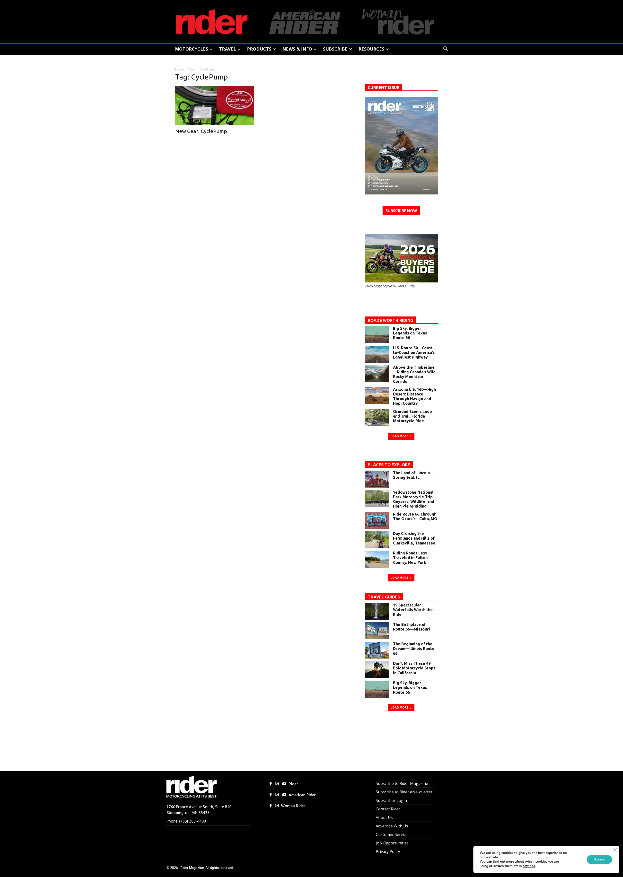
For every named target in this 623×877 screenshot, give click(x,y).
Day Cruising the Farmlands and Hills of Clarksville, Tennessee (414, 538)
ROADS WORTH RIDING (390, 320)
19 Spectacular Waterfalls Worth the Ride (413, 609)
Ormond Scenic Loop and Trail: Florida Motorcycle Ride (412, 416)
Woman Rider (293, 806)
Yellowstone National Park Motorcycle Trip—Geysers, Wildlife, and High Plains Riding (415, 499)
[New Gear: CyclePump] (216, 105)
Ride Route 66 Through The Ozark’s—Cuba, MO (415, 516)
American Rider (302, 795)
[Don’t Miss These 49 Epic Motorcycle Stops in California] (377, 669)
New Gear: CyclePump (201, 131)
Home (179, 69)
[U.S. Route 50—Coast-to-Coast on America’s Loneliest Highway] (377, 354)
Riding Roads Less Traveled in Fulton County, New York (410, 557)
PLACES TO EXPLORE (389, 464)
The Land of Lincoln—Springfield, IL (413, 475)
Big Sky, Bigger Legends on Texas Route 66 (410, 333)
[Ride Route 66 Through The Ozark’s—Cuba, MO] (377, 520)
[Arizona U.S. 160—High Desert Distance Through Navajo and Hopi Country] (377, 395)
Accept (599, 859)
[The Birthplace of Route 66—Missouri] (377, 630)
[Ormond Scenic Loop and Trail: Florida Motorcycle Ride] (377, 417)
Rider (293, 784)
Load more (399, 436)
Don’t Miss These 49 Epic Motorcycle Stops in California (414, 668)
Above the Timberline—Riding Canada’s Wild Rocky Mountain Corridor (414, 374)
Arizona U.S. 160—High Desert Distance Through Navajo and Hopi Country (414, 396)
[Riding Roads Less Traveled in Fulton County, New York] (377, 559)
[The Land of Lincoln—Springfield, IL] (377, 479)
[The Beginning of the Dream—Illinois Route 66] (377, 650)
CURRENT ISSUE (383, 87)
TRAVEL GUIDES (384, 597)
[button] (445, 49)
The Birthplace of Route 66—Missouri (411, 626)
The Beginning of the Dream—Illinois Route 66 (413, 648)
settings (529, 866)
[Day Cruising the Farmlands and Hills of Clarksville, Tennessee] (377, 539)
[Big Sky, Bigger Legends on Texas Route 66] (377, 334)
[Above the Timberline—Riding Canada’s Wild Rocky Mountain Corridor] (377, 373)
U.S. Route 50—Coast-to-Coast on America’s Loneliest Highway (414, 352)
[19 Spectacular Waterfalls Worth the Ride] (377, 611)
